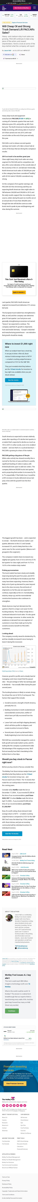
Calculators (20, 1146)
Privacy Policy (6, 1180)
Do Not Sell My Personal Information (12, 1198)
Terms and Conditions (8, 1194)
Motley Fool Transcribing (27, 860)
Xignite (15, 1110)
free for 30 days (15, 961)
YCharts (21, 671)
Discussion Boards (22, 1143)
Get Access (6, 1039)
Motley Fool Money (26, 1133)
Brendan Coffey (24, 875)
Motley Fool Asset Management (11, 1157)
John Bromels (24, 867)
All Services (24, 1117)
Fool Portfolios (25, 1128)
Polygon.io (22, 1110)
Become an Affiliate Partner (10, 1167)
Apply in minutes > (19, 292)
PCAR (21, 118)
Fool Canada (5, 1143)
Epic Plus (23, 1125)
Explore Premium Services (20, 22)
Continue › (12, 1011)
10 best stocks (15, 369)
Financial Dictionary (22, 1149)
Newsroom (5, 1125)
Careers (4, 1120)
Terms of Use (6, 1177)
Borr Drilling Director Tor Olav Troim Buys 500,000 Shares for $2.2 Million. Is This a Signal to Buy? (24, 888)
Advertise (5, 1130)
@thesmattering (22, 948)
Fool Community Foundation (10, 1165)
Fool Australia (6, 1141)
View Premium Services (15, 1083)
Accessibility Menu (19, 1)
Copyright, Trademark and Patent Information (15, 1191)
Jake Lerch (23, 853)
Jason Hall (7, 50)
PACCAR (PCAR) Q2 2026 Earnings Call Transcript (23, 863)
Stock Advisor (24, 1120)
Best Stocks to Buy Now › (22, 8)
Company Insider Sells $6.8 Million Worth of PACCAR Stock (23, 857)
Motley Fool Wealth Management (11, 1159)
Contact (4, 1128)
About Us (4, 1117)
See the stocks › (13, 380)
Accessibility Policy (7, 1187)
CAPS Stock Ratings (22, 1141)
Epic (22, 1122)
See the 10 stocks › (12, 834)
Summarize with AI (10, 58)
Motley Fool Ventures (8, 1162)
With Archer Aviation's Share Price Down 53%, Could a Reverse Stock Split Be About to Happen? (24, 871)
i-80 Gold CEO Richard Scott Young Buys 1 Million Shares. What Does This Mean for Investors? (24, 896)
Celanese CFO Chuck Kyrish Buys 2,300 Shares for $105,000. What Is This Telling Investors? (23, 879)
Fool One (23, 1130)
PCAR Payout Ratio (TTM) (8, 671)
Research (4, 1122)
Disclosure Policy (6, 1184)
